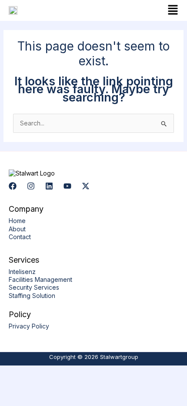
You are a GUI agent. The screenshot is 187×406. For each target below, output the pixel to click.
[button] (138, 10)
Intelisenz (22, 271)
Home (17, 220)
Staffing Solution (32, 295)
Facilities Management (40, 279)
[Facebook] (13, 186)
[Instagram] (31, 186)
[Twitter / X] (86, 186)
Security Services (34, 287)
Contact (20, 236)
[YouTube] (67, 186)
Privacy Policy (29, 326)
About (17, 229)
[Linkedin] (49, 186)
